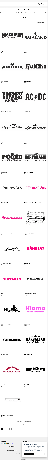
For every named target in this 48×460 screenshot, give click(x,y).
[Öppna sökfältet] (39, 4)
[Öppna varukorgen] (43, 4)
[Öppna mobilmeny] (46, 4)
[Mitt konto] (41, 4)
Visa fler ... (24, 424)
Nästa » (29, 428)
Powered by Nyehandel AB (24, 459)
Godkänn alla (29, 454)
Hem (1, 7)
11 (10, 428)
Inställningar (39, 454)
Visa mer (24, 17)
